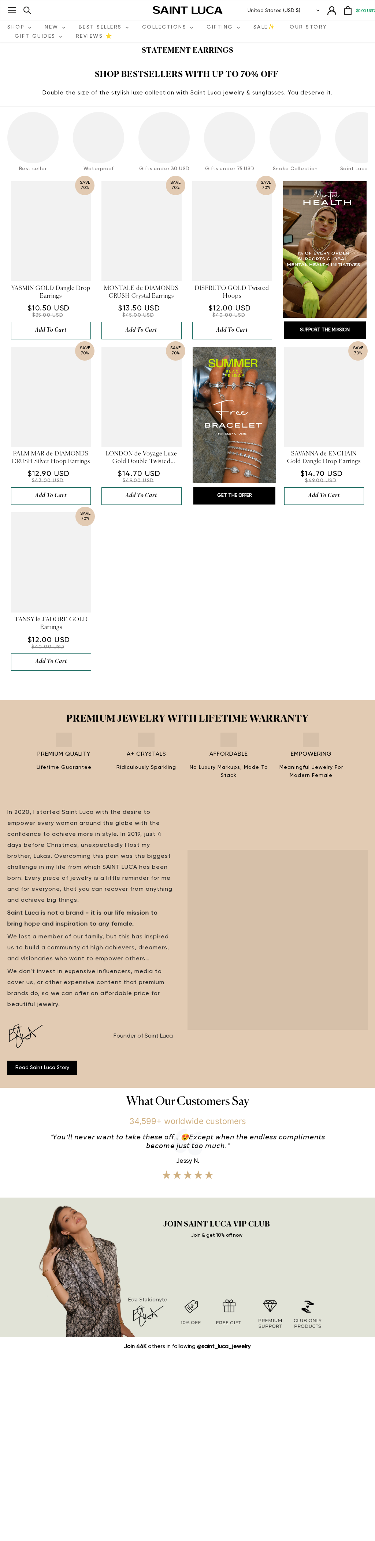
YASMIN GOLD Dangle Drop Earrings (50, 292)
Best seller (33, 169)
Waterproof (98, 169)
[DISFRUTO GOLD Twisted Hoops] (232, 231)
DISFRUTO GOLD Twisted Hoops (232, 292)
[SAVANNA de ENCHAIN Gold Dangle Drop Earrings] (324, 397)
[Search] (27, 10)
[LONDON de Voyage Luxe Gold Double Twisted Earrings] (141, 397)
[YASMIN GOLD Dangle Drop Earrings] (51, 231)
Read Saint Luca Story (42, 1067)
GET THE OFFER (234, 495)
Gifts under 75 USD (229, 169)
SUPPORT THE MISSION (325, 330)
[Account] (332, 10)
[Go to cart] (348, 10)
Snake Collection (295, 169)
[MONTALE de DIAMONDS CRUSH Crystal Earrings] (141, 231)
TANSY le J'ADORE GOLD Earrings (51, 623)
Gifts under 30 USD (164, 169)
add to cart (51, 330)
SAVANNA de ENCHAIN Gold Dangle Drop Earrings (324, 458)
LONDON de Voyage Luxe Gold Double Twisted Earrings (141, 458)
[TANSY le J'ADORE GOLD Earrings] (51, 562)
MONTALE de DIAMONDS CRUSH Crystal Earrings (141, 292)
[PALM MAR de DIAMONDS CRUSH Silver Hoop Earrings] (51, 397)
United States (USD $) (274, 10)
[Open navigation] (12, 10)
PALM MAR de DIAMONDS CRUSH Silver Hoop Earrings (51, 458)
